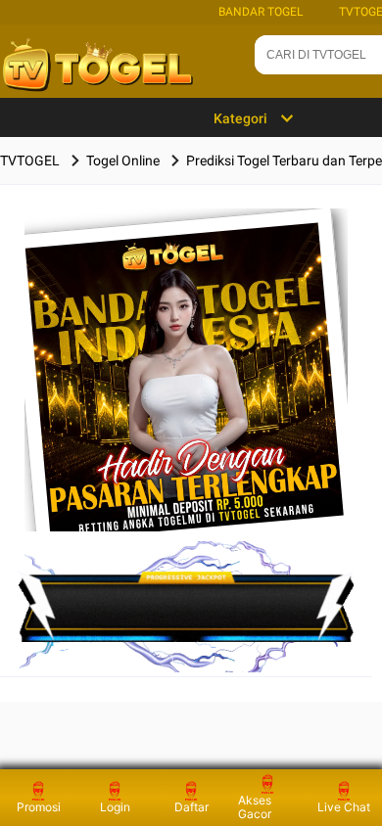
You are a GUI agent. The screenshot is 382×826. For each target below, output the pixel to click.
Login (115, 807)
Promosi (39, 807)
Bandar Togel (260, 12)
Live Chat (343, 807)
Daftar (191, 807)
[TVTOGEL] (186, 400)
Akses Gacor (254, 807)
